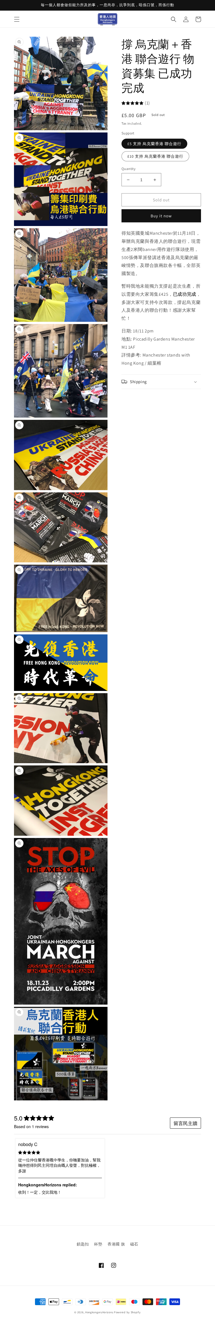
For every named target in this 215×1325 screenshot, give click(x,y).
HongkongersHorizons (99, 1312)
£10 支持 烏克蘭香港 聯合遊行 (155, 156)
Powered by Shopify (127, 1312)
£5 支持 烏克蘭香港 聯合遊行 (154, 143)
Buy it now (161, 215)
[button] (17, 19)
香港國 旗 (116, 1244)
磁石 (134, 1244)
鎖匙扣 (83, 1244)
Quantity (128, 168)
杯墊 (98, 1244)
